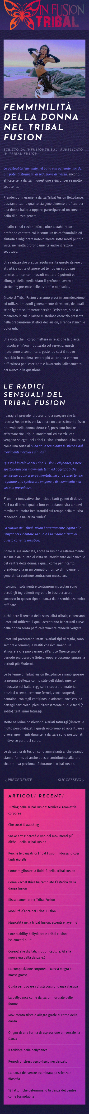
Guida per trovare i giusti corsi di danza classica (43, 986)
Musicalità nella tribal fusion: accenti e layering (42, 922)
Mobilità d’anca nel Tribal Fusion (32, 911)
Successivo (69, 780)
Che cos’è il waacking (23, 825)
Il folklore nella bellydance (27, 1050)
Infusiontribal (42, 149)
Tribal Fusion (23, 153)
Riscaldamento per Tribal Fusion (31, 900)
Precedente (20, 780)
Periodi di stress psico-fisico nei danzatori (39, 1061)
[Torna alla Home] (44, 15)
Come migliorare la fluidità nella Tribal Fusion (41, 871)
